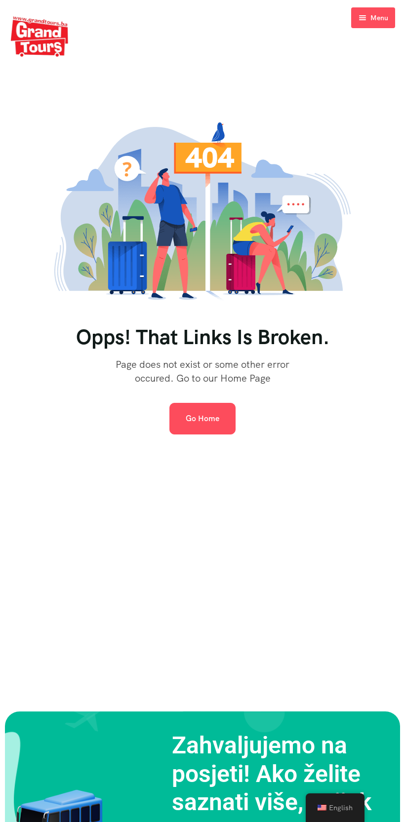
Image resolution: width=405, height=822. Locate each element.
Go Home (202, 418)
